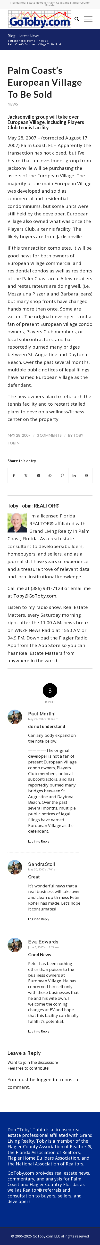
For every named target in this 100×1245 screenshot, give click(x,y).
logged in (47, 1079)
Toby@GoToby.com (34, 596)
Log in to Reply (38, 841)
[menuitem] (74, 19)
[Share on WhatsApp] (50, 475)
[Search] (74, 19)
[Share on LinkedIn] (74, 475)
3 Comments (49, 435)
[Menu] (85, 19)
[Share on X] (26, 475)
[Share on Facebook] (14, 475)
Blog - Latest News (23, 35)
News (13, 104)
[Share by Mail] (86, 475)
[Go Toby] (41, 19)
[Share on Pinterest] (62, 475)
